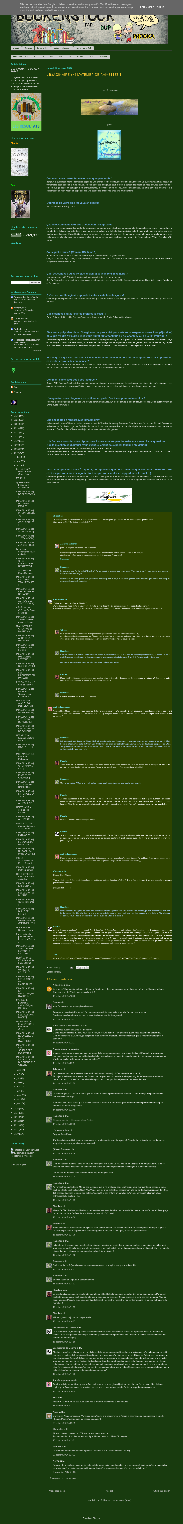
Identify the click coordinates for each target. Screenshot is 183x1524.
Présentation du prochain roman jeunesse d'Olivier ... (25, 938)
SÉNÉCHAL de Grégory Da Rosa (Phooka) (25, 610)
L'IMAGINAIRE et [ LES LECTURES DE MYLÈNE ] (25, 719)
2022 (16, 432)
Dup (15, 387)
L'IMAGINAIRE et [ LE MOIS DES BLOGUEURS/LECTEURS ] (25, 1061)
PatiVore (57, 1446)
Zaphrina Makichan (68, 544)
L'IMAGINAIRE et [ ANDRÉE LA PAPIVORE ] (25, 638)
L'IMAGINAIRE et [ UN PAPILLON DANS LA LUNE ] (25, 851)
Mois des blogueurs (62, 48)
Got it (160, 7)
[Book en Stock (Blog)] (13, 373)
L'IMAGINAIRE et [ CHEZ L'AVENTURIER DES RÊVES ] (25, 562)
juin (18, 1082)
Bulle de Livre (20, 329)
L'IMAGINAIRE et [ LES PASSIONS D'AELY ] (25, 1014)
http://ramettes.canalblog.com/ (60, 206)
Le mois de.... (42, 48)
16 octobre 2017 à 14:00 (64, 1176)
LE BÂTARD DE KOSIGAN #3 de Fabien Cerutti (25, 960)
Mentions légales (18, 1164)
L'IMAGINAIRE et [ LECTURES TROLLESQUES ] (25, 581)
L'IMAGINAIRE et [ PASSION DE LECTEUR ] (25, 656)
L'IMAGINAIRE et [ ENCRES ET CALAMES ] (25, 775)
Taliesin (63, 630)
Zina (55, 955)
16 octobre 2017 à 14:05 (64, 1200)
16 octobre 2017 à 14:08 (64, 1234)
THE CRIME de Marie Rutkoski (24, 571)
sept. (19, 1070)
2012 (16, 1125)
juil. (18, 1078)
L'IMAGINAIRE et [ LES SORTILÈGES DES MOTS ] (25, 1049)
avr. (19, 1091)
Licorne (63, 832)
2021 (16, 436)
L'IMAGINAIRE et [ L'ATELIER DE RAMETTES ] (25, 784)
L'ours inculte (20, 318)
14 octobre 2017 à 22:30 (64, 1083)
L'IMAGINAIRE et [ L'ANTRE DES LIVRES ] (25, 647)
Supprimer (64, 559)
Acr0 (55, 1461)
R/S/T (92, 57)
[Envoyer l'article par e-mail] (71, 967)
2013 (16, 1121)
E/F (42, 57)
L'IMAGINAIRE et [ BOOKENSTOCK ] (25, 494)
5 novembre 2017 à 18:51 (65, 1472)
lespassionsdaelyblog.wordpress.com (27, 341)
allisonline (58, 516)
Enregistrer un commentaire (63, 1478)
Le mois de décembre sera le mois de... (25, 551)
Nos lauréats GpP (83, 48)
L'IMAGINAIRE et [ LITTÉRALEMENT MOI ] (25, 794)
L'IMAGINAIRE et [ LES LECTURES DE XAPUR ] (25, 591)
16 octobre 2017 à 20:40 (64, 1391)
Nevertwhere (20, 307)
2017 (16, 453)
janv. (19, 1103)
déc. (19, 457)
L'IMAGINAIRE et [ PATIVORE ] (25, 833)
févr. (19, 1099)
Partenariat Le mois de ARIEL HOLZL (25, 543)
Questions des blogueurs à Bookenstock (23, 485)
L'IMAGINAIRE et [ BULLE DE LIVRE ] (25, 911)
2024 (16, 424)
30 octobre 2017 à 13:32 (64, 1455)
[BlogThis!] (79, 967)
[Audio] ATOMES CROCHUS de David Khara (24, 629)
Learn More (147, 7)
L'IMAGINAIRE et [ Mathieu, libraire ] (25, 868)
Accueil (16, 48)
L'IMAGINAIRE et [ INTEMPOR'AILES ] (25, 513)
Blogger (96, 1518)
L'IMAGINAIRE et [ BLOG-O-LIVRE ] (25, 664)
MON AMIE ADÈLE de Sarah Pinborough (25, 756)
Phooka (63, 674)
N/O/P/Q (80, 57)
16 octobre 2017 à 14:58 (64, 1342)
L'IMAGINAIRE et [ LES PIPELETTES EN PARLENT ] (25, 674)
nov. (19, 461)
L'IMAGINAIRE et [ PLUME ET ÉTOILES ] (25, 503)
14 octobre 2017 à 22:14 (64, 1063)
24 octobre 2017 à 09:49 (64, 1423)
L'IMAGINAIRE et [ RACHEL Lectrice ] (25, 747)
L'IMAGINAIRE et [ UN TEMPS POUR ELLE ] (25, 970)
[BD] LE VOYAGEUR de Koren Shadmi (24, 860)
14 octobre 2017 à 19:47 (64, 1019)
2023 (16, 428)
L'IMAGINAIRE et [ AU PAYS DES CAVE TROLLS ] (25, 601)
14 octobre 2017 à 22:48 (64, 1110)
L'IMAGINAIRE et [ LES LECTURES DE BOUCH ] (25, 728)
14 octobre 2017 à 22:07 (64, 1042)
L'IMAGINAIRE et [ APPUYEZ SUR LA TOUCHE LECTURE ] (25, 950)
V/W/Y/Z (103, 57)
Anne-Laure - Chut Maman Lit (67, 1025)
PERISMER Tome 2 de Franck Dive (25, 683)
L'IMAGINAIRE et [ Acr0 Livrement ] (25, 530)
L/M (69, 57)
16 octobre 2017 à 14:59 (64, 1374)
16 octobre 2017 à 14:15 (64, 1307)
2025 (16, 420)
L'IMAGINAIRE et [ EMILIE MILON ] (25, 711)
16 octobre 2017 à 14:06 (64, 1217)
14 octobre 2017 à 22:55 (64, 1124)
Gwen (56, 1002)
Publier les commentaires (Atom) (116, 1500)
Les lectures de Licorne (64, 1327)
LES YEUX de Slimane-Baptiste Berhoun (25, 738)
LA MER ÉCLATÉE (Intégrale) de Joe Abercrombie (25, 826)
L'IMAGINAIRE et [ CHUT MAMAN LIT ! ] (25, 766)
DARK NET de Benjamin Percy (24, 928)
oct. (19, 465)
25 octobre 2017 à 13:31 (64, 1440)
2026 (16, 415)
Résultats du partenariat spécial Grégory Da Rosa (24, 1004)
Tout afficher (37, 350)
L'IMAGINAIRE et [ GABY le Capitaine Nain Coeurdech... (25, 693)
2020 (16, 440)
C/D (34, 57)
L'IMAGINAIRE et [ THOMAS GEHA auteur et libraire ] (25, 619)
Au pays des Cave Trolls (26, 297)
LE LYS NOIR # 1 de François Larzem (24, 810)
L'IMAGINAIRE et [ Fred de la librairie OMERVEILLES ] (25, 920)
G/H (51, 57)
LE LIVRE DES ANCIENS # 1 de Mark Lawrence (25, 703)
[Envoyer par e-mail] (77, 967)
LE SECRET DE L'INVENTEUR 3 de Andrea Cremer (25, 1025)
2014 (16, 1117)
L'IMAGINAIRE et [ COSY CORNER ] (25, 522)
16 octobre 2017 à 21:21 (64, 1405)
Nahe (55, 1412)
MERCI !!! (20, 478)
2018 (16, 449)
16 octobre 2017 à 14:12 (64, 1269)
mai (19, 1086)
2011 (16, 1129)
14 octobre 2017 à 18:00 (64, 996)
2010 (16, 1133)
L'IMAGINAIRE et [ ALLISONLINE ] (25, 801)
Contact (28, 48)
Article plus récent (57, 1491)
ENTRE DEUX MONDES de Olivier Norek (23, 471)
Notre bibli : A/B (20, 57)
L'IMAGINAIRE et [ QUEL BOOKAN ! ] (25, 902)
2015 (16, 1113)
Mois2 (58, 972)
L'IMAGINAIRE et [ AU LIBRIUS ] (25, 817)
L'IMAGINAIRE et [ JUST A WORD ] (25, 536)
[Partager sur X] (82, 967)
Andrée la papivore (61, 707)
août (19, 1074)
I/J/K (60, 57)
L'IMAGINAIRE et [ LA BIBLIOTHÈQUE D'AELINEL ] (25, 992)
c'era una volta (59, 871)
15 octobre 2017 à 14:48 (64, 1153)
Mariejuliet (58, 1429)
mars (19, 1095)
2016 (16, 1108)
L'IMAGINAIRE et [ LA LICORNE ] (25, 884)
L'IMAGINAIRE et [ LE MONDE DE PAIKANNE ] (25, 842)
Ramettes (64, 567)
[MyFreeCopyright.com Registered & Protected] (26, 1156)
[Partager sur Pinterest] (87, 967)
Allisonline (58, 985)
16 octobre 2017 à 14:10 (64, 1255)
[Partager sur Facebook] (85, 967)
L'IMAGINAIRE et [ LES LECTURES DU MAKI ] (25, 892)
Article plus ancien (161, 1491)
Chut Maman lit (60, 600)
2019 (16, 445)
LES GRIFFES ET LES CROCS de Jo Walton (25, 876)
